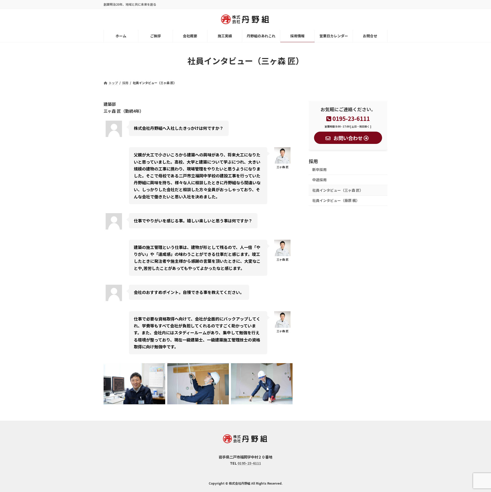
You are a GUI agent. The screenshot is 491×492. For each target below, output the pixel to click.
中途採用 (319, 179)
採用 (313, 161)
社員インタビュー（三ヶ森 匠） (337, 190)
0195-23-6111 (249, 463)
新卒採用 (319, 169)
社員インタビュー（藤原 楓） (336, 200)
